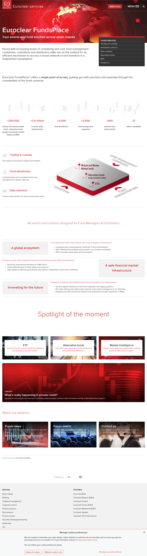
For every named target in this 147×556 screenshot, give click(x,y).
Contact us (105, 63)
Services (6, 489)
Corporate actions (9, 505)
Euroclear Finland (81, 501)
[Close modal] (144, 532)
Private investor (8, 516)
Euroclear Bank (80, 494)
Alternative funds (108, 55)
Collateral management (11, 501)
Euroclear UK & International (85, 516)
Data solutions (106, 51)
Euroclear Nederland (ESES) (85, 509)
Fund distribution (20, 171)
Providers (78, 489)
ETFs (103, 59)
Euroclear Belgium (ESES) (84, 498)
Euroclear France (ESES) (83, 505)
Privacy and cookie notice (86, 540)
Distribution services (109, 47)
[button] (133, 6)
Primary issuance (9, 509)
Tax (3, 527)
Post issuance (7, 512)
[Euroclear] (6, 4)
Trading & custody (21, 154)
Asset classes (7, 494)
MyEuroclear (115, 6)
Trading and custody (109, 44)
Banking (5, 498)
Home (4, 458)
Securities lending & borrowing (14, 520)
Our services (11, 458)
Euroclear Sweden (81, 512)
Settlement (6, 523)
